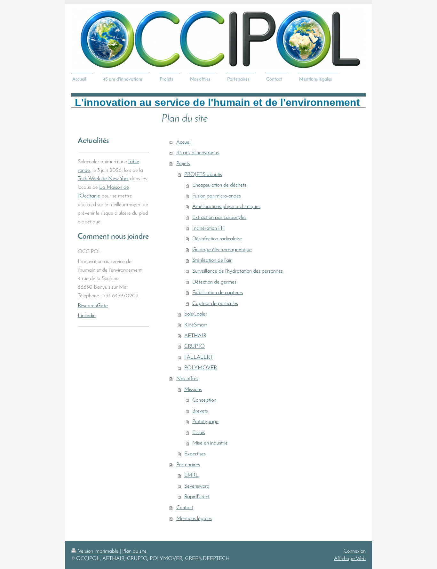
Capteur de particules (215, 303)
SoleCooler (195, 314)
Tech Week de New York (103, 178)
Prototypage (205, 421)
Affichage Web (350, 558)
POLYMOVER (200, 368)
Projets (183, 163)
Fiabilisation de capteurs (217, 292)
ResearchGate (93, 306)
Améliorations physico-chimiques (226, 206)
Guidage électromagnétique (222, 249)
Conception (204, 400)
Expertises (195, 454)
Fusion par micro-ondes (216, 196)
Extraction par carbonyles (219, 217)
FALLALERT (198, 357)
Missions (193, 389)
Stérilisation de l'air (212, 260)
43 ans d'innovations (197, 153)
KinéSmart (195, 325)
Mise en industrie (210, 443)
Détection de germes (214, 282)
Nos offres (187, 378)
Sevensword (197, 486)
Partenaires (188, 465)
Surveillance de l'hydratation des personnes (237, 271)
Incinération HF (208, 228)
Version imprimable (98, 551)
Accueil (183, 142)
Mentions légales (194, 518)
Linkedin (87, 315)
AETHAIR (195, 336)
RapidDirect (197, 497)
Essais (198, 432)
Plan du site (134, 551)
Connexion (355, 551)
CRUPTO (194, 346)
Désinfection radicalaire (217, 239)
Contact (184, 507)
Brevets (200, 411)
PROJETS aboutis (203, 174)
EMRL (191, 475)
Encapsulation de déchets (219, 185)
